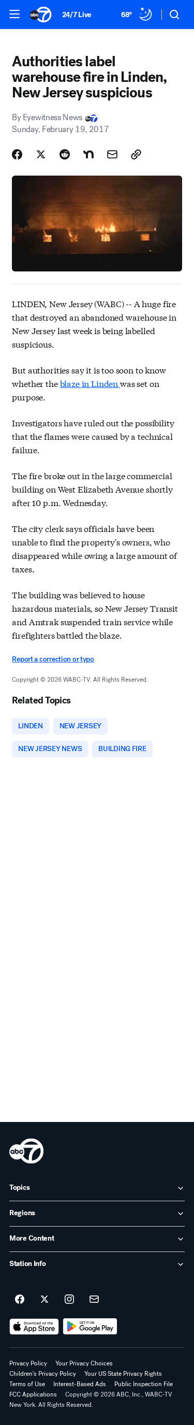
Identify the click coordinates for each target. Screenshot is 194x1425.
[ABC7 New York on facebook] (19, 1299)
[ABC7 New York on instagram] (69, 1299)
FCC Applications (33, 1394)
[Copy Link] (136, 154)
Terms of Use (27, 1384)
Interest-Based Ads (79, 1384)
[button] (14, 14)
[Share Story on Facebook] (17, 154)
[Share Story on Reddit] (64, 154)
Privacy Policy (28, 1363)
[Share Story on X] (41, 154)
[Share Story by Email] (112, 154)
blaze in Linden (90, 383)
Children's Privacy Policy (42, 1374)
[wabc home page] (26, 1151)
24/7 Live (77, 15)
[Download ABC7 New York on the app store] (34, 1326)
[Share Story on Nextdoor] (88, 154)
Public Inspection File (143, 1384)
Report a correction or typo (53, 659)
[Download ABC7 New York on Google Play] (90, 1326)
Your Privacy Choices (84, 1363)
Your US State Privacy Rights (123, 1374)
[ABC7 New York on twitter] (44, 1299)
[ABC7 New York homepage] (40, 14)
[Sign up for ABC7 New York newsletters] (94, 1299)
